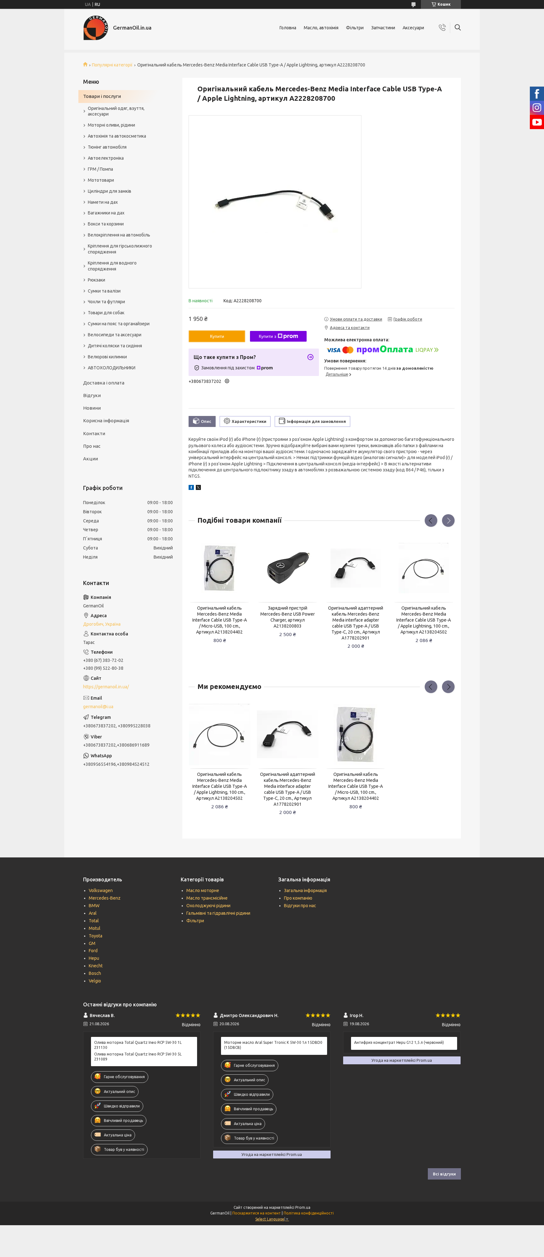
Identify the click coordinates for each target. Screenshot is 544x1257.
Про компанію (298, 898)
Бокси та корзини (106, 223)
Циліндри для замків (109, 191)
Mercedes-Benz (105, 898)
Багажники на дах (106, 212)
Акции (90, 458)
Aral (93, 913)
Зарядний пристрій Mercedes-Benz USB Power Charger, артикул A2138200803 (287, 617)
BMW (94, 905)
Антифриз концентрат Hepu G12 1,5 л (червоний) (399, 1042)
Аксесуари (413, 27)
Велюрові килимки (107, 356)
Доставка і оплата (103, 382)
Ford (93, 950)
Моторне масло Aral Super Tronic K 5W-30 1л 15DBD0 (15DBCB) (273, 1044)
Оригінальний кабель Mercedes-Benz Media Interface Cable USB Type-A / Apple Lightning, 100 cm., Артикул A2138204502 (423, 620)
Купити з (267, 336)
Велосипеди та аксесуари (114, 334)
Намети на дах (103, 202)
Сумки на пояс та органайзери (119, 323)
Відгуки (92, 395)
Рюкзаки (96, 279)
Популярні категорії (112, 64)
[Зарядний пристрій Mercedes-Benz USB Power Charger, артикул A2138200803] (288, 568)
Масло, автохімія (321, 27)
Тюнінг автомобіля (107, 147)
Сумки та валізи (104, 290)
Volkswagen (101, 890)
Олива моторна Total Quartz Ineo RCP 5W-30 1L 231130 (138, 1044)
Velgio (95, 980)
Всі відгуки (444, 1174)
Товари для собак (106, 312)
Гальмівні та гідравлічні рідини (218, 913)
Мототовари (101, 180)
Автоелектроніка (106, 158)
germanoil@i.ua (98, 706)
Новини (92, 408)
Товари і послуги (102, 96)
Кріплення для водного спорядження (112, 265)
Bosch (95, 973)
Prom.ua (302, 1207)
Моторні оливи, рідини (111, 125)
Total (94, 920)
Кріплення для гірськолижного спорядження (120, 248)
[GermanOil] (95, 27)
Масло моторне (202, 890)
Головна (288, 27)
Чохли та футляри (106, 301)
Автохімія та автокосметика (117, 136)
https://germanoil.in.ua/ (106, 686)
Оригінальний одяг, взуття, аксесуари (116, 111)
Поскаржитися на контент (256, 1213)
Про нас (91, 446)
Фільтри (355, 27)
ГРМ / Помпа (100, 169)
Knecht (96, 965)
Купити (217, 336)
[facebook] (191, 488)
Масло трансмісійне (207, 898)
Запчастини (383, 27)
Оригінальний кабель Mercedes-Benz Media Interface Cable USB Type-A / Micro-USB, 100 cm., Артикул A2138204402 (219, 620)
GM (92, 943)
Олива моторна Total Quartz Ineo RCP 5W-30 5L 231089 (138, 1056)
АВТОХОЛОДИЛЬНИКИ (111, 367)
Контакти (94, 433)
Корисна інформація (106, 420)
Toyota (95, 935)
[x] (198, 488)
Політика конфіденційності (309, 1213)
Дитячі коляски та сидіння (115, 345)
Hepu (94, 958)
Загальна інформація (305, 890)
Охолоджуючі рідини (208, 905)
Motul (94, 928)
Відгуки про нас (300, 905)
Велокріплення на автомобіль (119, 234)
